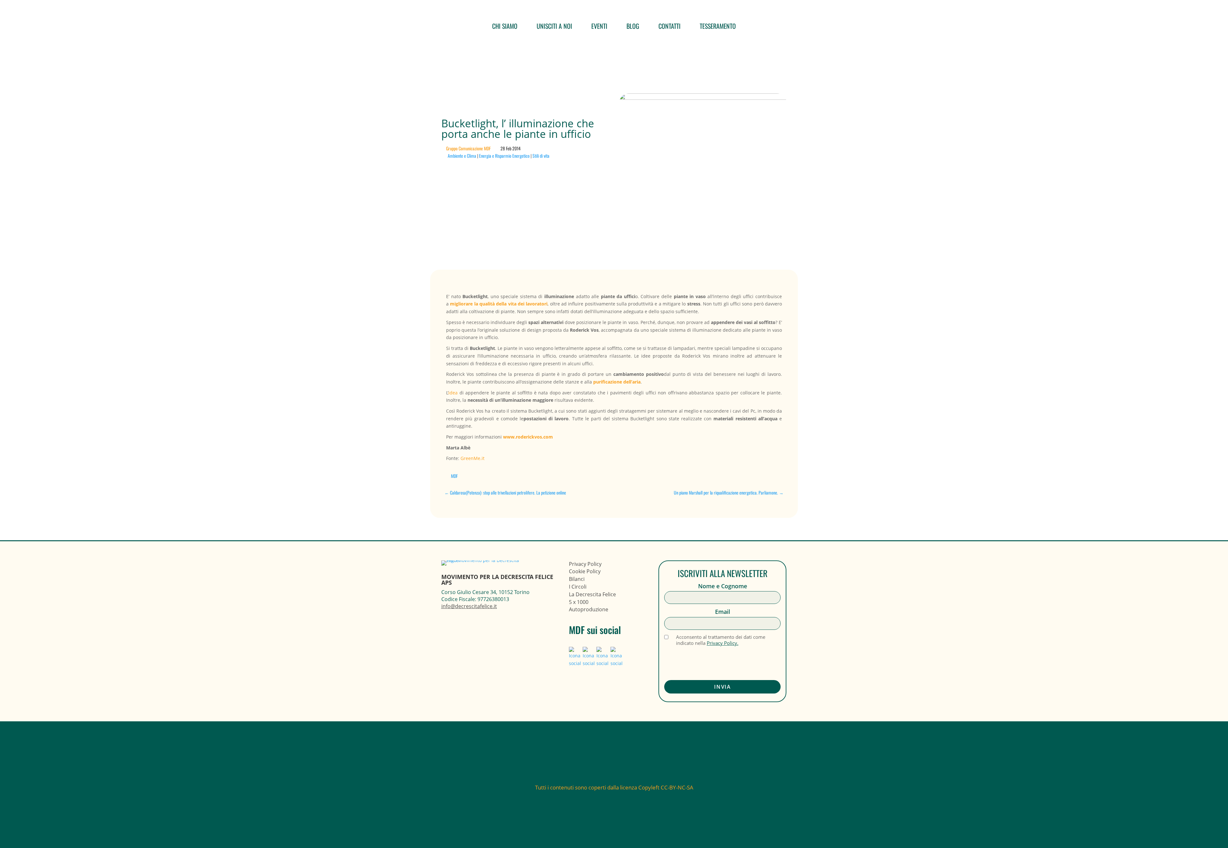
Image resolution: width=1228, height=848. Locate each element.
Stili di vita (540, 155)
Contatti (669, 26)
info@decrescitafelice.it (469, 606)
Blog (632, 26)
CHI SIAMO (504, 26)
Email (722, 611)
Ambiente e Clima (462, 155)
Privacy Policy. (722, 643)
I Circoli (577, 586)
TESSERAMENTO (718, 26)
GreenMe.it (472, 458)
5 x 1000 (578, 602)
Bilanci (577, 579)
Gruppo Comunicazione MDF (468, 148)
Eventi (599, 26)
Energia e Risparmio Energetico (504, 155)
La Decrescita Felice (592, 594)
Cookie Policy (585, 571)
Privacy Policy (585, 563)
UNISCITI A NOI (554, 26)
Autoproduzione (588, 609)
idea (454, 393)
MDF (454, 475)
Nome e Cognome (722, 586)
